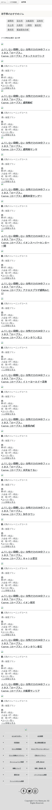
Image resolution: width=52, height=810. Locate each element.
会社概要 (40, 736)
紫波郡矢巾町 (23, 30)
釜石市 (38, 25)
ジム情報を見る (8, 88)
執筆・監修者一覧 (40, 768)
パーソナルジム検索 (40, 774)
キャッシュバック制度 (17, 762)
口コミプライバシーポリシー (40, 749)
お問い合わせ (40, 762)
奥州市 (11, 30)
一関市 (29, 25)
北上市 (11, 25)
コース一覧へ (8, 85)
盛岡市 (11, 21)
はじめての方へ (17, 736)
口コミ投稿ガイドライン (16, 755)
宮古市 (20, 21)
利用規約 (17, 742)
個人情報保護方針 (40, 742)
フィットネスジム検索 (17, 781)
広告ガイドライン (40, 755)
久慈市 (20, 25)
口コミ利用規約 (17, 749)
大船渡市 (30, 21)
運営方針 (17, 774)
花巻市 (40, 21)
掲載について (17, 768)
